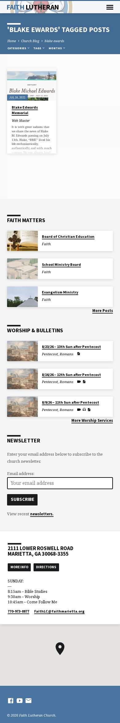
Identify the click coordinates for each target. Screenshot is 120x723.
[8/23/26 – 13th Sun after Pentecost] (22, 351)
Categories (17, 48)
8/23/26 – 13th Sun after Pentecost (71, 346)
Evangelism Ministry (60, 292)
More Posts (102, 310)
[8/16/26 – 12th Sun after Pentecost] (22, 379)
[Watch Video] (79, 381)
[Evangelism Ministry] (22, 296)
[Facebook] (10, 700)
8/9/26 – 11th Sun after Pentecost (70, 402)
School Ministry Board (61, 264)
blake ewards (54, 41)
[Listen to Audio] (84, 409)
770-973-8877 (18, 611)
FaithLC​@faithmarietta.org (59, 611)
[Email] (28, 700)
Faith (32, 6)
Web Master (21, 120)
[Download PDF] (78, 353)
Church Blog (30, 41)
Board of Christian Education (68, 236)
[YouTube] (19, 700)
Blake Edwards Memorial (25, 110)
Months (55, 48)
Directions (46, 567)
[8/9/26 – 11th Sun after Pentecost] (22, 407)
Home (11, 41)
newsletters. (42, 513)
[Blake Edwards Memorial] (31, 84)
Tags (37, 48)
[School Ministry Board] (22, 268)
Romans (66, 354)
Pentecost (50, 354)
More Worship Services (92, 420)
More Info (19, 567)
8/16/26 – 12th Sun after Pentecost (71, 374)
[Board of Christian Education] (22, 241)
